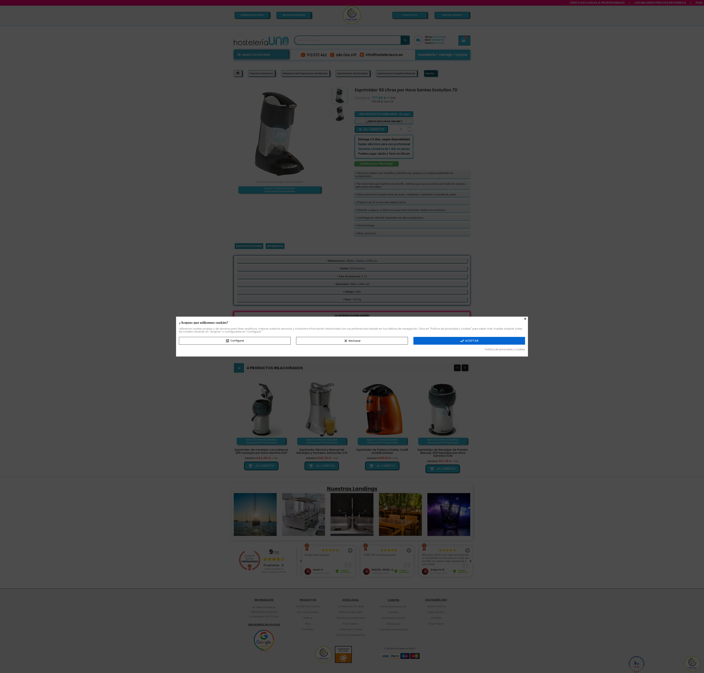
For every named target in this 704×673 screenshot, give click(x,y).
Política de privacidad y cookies (505, 349)
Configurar (234, 340)
